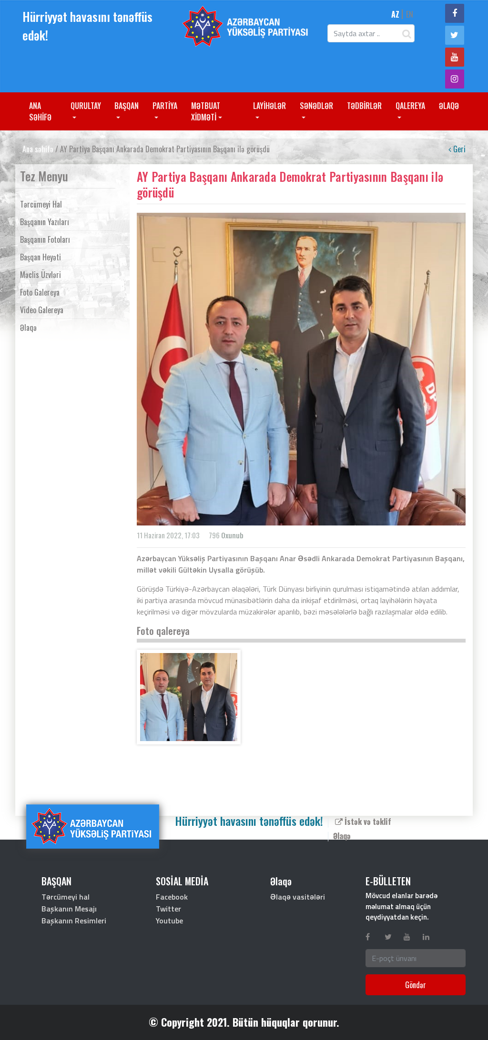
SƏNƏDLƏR (316, 105)
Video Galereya (41, 310)
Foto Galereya (40, 292)
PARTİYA (164, 105)
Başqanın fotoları (45, 239)
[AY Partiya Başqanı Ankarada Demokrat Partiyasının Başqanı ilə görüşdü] (189, 697)
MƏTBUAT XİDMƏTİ (205, 111)
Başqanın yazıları (44, 222)
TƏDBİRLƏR (364, 105)
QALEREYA (410, 105)
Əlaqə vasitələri (297, 896)
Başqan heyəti (40, 257)
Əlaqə (28, 327)
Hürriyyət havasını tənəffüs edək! (87, 25)
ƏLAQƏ (449, 105)
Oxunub (232, 535)
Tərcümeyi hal (41, 204)
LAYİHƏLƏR (269, 105)
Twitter (168, 908)
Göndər (415, 984)
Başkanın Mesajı (69, 908)
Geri (458, 149)
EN (409, 14)
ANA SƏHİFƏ (40, 111)
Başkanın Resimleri (73, 920)
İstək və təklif (367, 821)
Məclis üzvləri (40, 274)
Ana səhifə (37, 149)
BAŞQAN (126, 105)
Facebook (172, 896)
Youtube (169, 920)
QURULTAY (86, 105)
